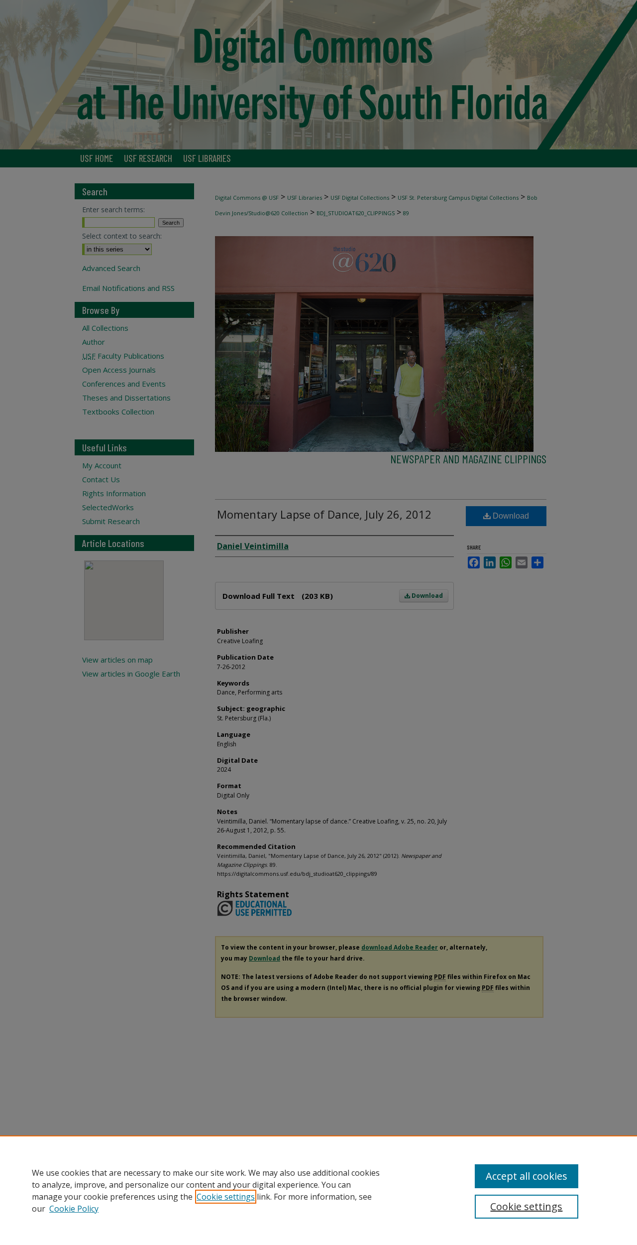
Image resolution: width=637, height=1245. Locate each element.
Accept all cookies (526, 1176)
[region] (318, 1190)
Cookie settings (226, 1196)
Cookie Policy (74, 1208)
